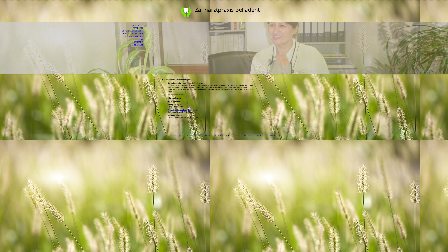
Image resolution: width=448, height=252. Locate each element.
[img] (175, 11)
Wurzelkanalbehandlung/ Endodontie (182, 110)
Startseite (137, 25)
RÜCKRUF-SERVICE (253, 135)
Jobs (140, 39)
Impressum (137, 45)
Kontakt (138, 42)
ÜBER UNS (192, 135)
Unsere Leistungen (132, 31)
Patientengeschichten (131, 34)
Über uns (138, 28)
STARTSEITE (178, 135)
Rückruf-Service (134, 36)
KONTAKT (271, 135)
